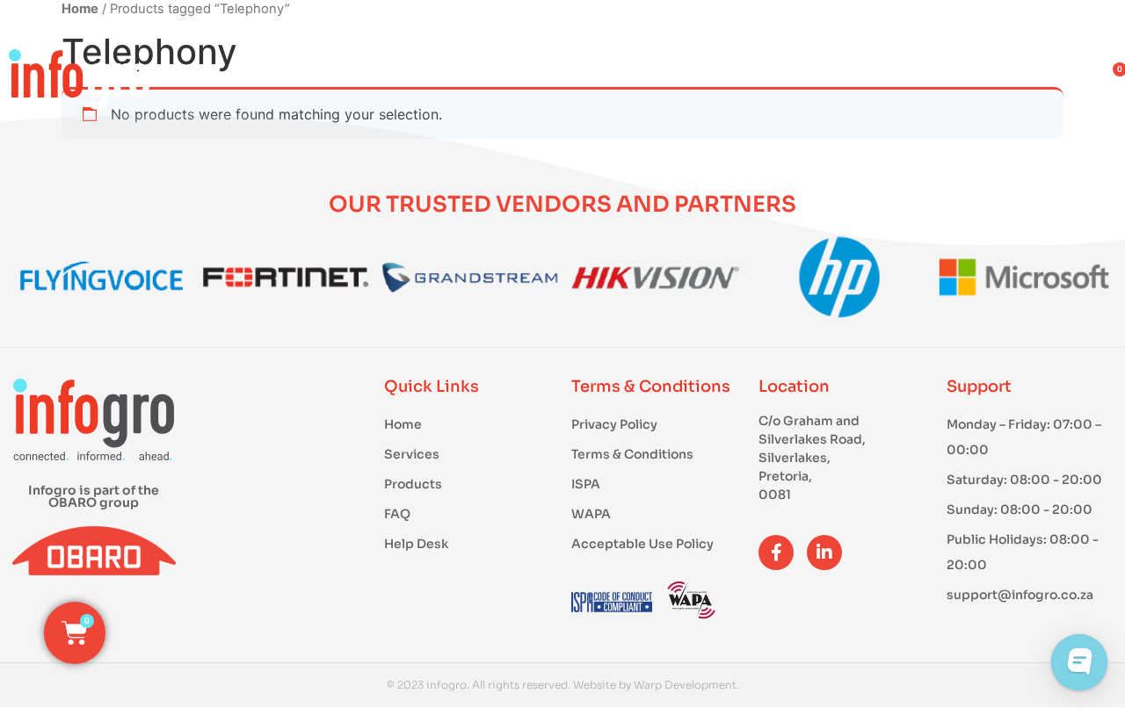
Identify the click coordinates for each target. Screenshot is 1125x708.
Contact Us (1015, 78)
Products (553, 78)
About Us (852, 78)
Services (705, 78)
